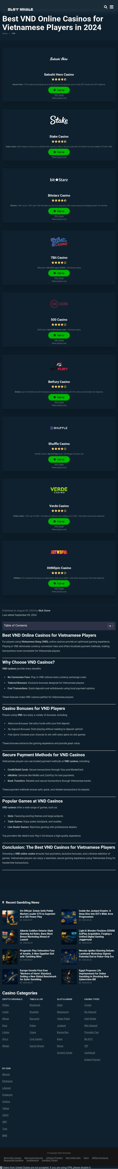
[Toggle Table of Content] (109, 626)
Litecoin (6, 1088)
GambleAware (32, 1160)
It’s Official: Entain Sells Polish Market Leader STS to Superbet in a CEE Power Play (37, 913)
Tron (4, 1128)
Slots (60, 1005)
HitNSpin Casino (59, 568)
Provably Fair (91, 1032)
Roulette (34, 1012)
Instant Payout (92, 1059)
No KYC (88, 1039)
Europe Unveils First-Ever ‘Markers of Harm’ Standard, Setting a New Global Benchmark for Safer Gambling (38, 975)
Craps (33, 1032)
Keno (60, 1039)
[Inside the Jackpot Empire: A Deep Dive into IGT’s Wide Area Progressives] (70, 917)
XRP (4, 1121)
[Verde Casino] (59, 490)
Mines (5, 1018)
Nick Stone (44, 610)
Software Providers (54, 1158)
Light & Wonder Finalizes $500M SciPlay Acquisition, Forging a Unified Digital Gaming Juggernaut (97, 935)
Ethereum (7, 1081)
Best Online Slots (73, 1158)
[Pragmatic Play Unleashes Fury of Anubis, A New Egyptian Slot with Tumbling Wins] (11, 956)
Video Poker (63, 1018)
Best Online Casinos (12, 1158)
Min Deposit (90, 1025)
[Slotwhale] (20, 8)
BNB (4, 1135)
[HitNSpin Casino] (59, 552)
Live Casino (36, 1039)
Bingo (60, 1046)
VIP (86, 1046)
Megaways (63, 1012)
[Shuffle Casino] (59, 428)
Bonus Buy (63, 1032)
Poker (33, 1025)
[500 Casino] (59, 304)
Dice (4, 1025)
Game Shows (37, 1046)
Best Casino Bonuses (33, 1158)
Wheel (5, 1046)
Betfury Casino (59, 382)
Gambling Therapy (50, 1160)
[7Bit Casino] (59, 242)
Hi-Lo (5, 1039)
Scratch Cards (64, 1052)
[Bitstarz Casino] (59, 180)
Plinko (5, 1005)
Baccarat (34, 1018)
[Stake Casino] (59, 121)
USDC (5, 1115)
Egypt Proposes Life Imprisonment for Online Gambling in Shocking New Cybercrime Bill (94, 975)
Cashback (89, 1052)
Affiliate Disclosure (100, 1158)
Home (4, 33)
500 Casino (59, 319)
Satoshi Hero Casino (59, 74)
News (86, 1158)
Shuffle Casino (59, 444)
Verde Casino (59, 506)
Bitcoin (6, 1074)
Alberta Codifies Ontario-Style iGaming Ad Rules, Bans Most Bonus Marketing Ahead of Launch (36, 935)
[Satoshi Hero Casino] (59, 59)
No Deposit (90, 1012)
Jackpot (61, 1025)
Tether (5, 1108)
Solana (6, 1101)
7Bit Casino (59, 257)
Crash (5, 1012)
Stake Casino (59, 136)
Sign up (60, 90)
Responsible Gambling (13, 1160)
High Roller (90, 1018)
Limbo (5, 1032)
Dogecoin (7, 1094)
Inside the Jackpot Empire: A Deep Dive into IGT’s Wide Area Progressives (96, 913)
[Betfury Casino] (59, 366)
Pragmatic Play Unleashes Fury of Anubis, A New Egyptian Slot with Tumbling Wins (37, 953)
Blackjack (35, 1005)
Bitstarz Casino (59, 195)
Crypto (87, 1005)
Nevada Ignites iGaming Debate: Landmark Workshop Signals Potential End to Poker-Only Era (97, 953)
